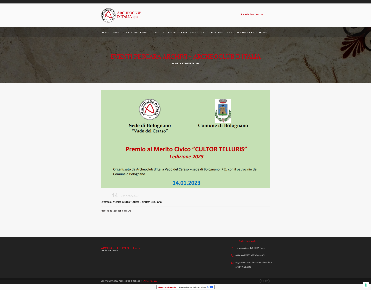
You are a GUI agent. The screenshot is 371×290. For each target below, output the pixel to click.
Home (105, 32)
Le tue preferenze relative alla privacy (192, 287)
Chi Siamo (117, 32)
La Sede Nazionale (137, 32)
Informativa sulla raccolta (167, 287)
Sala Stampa (216, 32)
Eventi (230, 32)
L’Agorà (155, 32)
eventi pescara (191, 63)
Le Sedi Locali (198, 32)
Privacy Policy (150, 281)
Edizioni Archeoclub (175, 32)
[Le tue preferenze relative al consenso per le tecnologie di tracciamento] (366, 285)
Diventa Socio (245, 32)
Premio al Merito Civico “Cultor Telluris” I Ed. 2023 (131, 202)
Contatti (262, 32)
